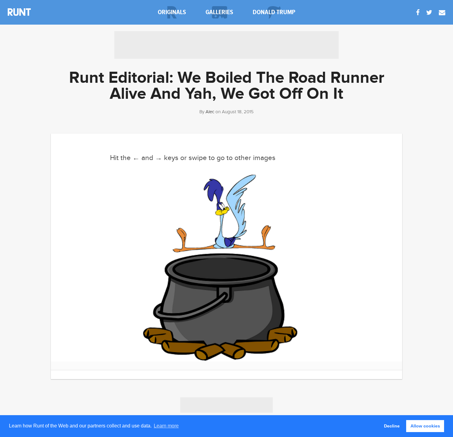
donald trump (274, 12)
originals (172, 12)
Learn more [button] (166, 425)
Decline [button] (392, 425)
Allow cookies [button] (425, 425)
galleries (219, 12)
